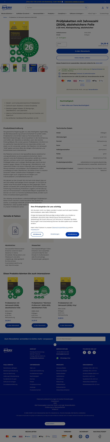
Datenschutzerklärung (60, 227)
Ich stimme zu (72, 234)
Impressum (35, 229)
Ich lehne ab (37, 234)
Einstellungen (55, 234)
